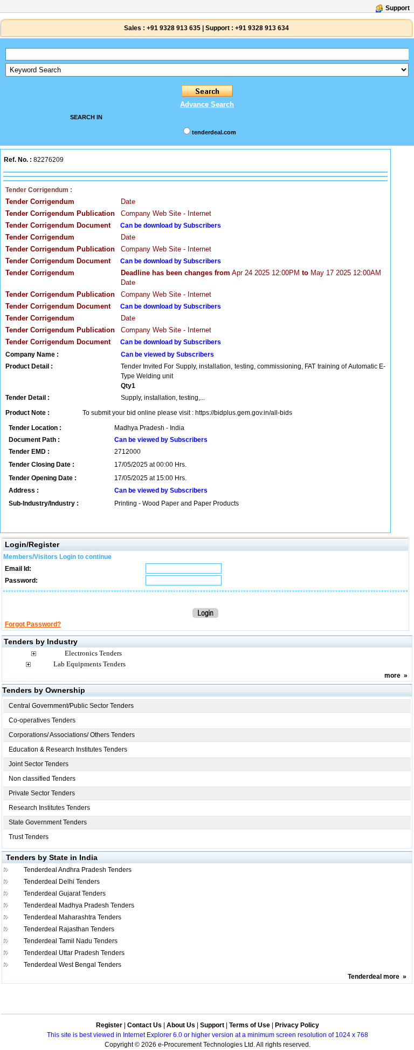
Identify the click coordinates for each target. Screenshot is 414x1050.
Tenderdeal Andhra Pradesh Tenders (78, 870)
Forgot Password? (33, 624)
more (392, 675)
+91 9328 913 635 (173, 28)
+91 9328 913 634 (262, 28)
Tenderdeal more (373, 976)
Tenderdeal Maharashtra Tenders (72, 917)
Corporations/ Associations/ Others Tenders (72, 735)
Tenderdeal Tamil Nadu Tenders (71, 941)
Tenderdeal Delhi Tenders (62, 881)
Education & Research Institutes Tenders (68, 749)
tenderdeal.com (214, 132)
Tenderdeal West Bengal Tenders (72, 965)
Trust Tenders (29, 837)
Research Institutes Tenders (49, 808)
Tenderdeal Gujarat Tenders (65, 893)
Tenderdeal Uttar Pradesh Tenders (74, 953)
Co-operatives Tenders (42, 720)
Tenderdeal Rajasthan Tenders (69, 929)
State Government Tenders (48, 822)
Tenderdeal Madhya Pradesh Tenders (79, 905)
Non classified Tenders (42, 778)
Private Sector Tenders (42, 793)
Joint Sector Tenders (38, 764)
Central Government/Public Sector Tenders (71, 706)
